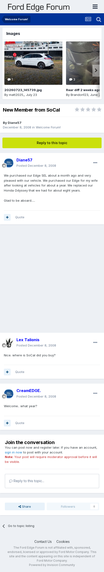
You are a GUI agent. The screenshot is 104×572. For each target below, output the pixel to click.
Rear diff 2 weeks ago (83, 90)
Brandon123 (79, 95)
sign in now (13, 452)
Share (26, 506)
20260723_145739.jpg (23, 90)
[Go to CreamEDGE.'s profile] (9, 394)
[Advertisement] (52, 281)
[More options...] (95, 163)
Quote (19, 217)
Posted (36, 165)
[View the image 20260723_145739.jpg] (33, 63)
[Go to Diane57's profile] (9, 163)
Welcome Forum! (48, 127)
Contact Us (43, 541)
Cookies (63, 541)
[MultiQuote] (7, 217)
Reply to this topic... (28, 481)
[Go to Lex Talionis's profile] (9, 342)
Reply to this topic (52, 143)
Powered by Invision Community (52, 565)
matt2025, (16, 95)
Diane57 (15, 123)
